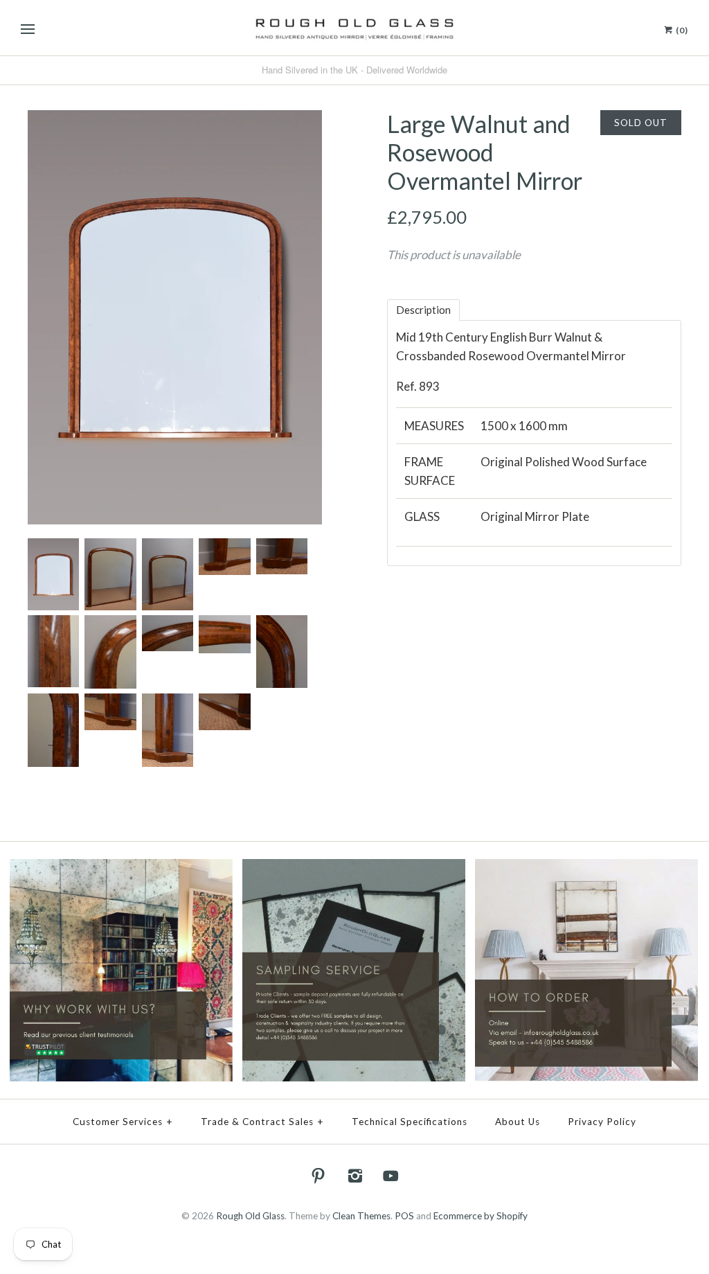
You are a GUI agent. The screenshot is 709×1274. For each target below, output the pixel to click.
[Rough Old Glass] (354, 27)
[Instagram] (354, 1175)
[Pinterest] (318, 1175)
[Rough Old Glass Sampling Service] (353, 868)
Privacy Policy (602, 1121)
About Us (517, 1121)
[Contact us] (586, 868)
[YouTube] (391, 1175)
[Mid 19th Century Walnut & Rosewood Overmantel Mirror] (109, 547)
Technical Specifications (409, 1121)
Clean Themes (361, 1215)
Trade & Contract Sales (262, 1121)
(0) (681, 30)
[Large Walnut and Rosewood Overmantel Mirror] (175, 119)
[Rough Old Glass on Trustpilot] (121, 868)
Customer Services (123, 1121)
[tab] (423, 310)
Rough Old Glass (250, 1215)
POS (404, 1215)
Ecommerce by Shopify (480, 1215)
